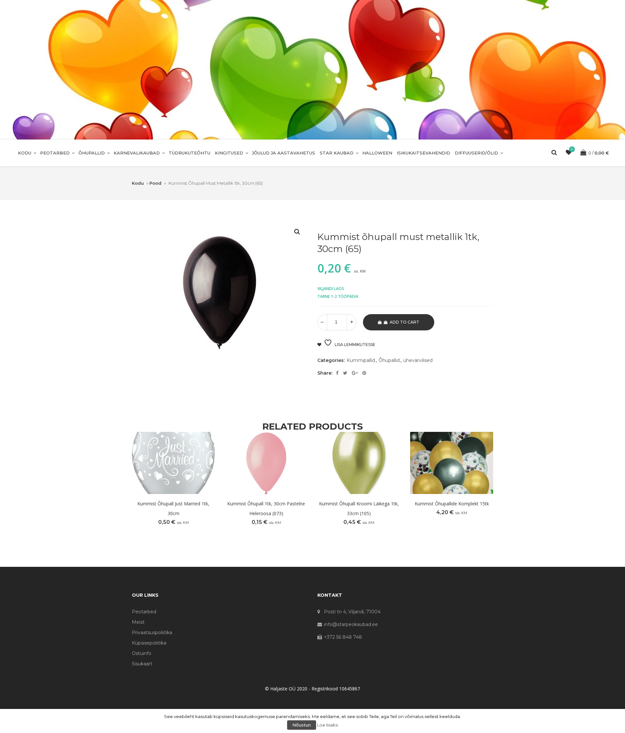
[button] (297, 232)
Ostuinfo (141, 653)
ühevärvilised (418, 360)
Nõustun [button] (301, 724)
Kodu (24, 152)
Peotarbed (55, 152)
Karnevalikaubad (137, 152)
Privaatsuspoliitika (152, 632)
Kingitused (229, 152)
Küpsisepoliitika (149, 643)
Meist (138, 622)
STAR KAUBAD (337, 152)
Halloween (377, 152)
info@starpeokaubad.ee (351, 624)
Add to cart (404, 322)
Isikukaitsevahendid (423, 152)
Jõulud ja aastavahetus (283, 152)
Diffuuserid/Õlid (476, 152)
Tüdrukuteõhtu (189, 152)
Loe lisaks (327, 724)
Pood (155, 183)
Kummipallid (361, 360)
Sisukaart (142, 664)
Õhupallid (91, 152)
